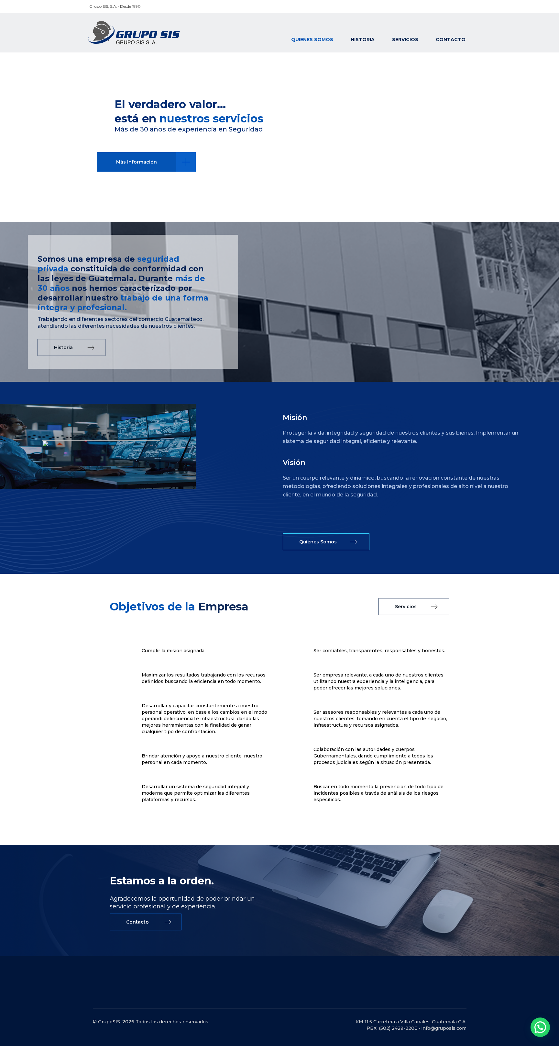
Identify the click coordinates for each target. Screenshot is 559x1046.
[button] (540, 1027)
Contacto (451, 39)
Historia (363, 39)
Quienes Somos (312, 39)
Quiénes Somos (318, 542)
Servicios (405, 39)
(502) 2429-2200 (398, 1028)
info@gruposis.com (443, 1028)
